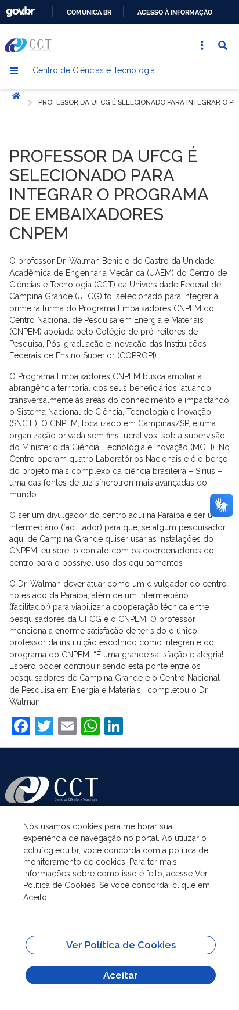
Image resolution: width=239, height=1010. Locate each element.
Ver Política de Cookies (121, 945)
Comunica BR (89, 12)
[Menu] (14, 71)
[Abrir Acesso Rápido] (202, 45)
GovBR (20, 11)
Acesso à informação (174, 12)
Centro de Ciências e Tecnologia (93, 70)
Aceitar (120, 975)
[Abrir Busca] (222, 45)
